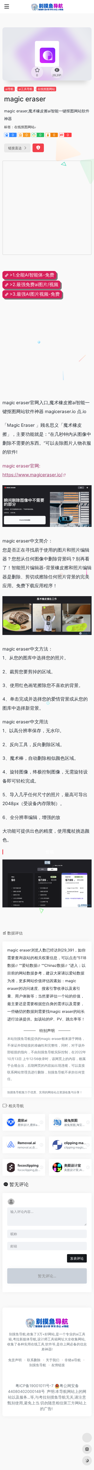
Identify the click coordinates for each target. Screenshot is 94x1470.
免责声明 (15, 1360)
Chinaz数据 (54, 965)
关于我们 (52, 1360)
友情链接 (58, 1365)
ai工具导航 (26, 89)
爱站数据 (29, 965)
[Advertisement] (47, 207)
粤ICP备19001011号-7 (34, 1385)
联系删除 (33, 1360)
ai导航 (9, 89)
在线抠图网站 (46, 89)
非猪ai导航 (73, 1360)
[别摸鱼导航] (47, 7)
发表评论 (77, 1258)
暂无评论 (19, 1184)
